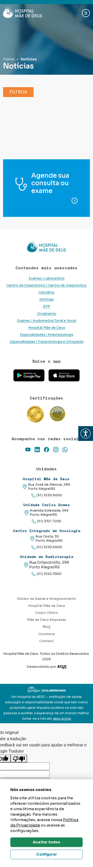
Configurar (46, 854)
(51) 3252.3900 (49, 574)
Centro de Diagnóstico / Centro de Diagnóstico (46, 285)
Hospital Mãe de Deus (46, 328)
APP (46, 306)
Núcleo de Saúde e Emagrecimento (46, 599)
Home (8, 59)
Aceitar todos (46, 842)
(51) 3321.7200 (49, 521)
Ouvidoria (46, 634)
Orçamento (46, 314)
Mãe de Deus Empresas (46, 620)
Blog (46, 627)
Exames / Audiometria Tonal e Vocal (46, 321)
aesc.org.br (62, 719)
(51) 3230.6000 (49, 495)
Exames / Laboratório (47, 278)
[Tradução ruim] (19, 758)
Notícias (46, 299)
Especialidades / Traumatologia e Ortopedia (46, 342)
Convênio (46, 292)
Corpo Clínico (46, 613)
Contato (46, 641)
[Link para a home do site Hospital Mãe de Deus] (46, 247)
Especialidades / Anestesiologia (46, 335)
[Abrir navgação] (86, 13)
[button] (85, 433)
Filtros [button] (18, 92)
